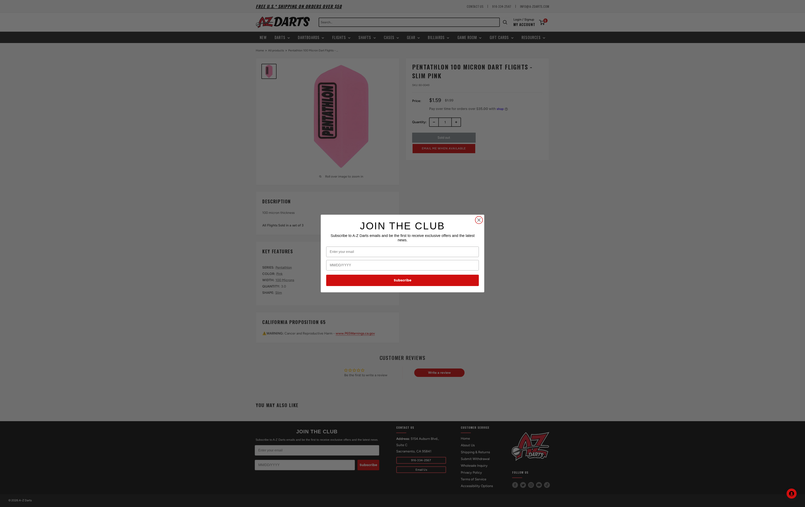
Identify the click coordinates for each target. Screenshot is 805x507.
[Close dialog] (479, 220)
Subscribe (402, 280)
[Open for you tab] (792, 494)
